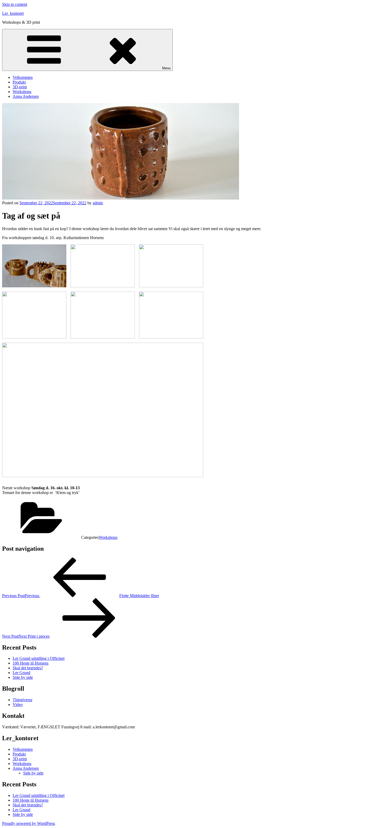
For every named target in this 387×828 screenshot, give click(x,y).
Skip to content (14, 4)
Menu (166, 68)
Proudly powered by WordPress (28, 823)
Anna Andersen (26, 96)
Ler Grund (21, 672)
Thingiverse (22, 700)
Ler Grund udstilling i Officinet (38, 658)
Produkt (19, 82)
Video (18, 704)
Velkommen (23, 77)
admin (98, 203)
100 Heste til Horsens (30, 663)
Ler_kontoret (13, 13)
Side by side (23, 677)
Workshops (22, 91)
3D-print (20, 87)
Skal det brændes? (28, 668)
